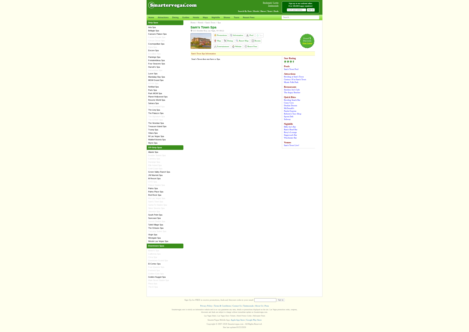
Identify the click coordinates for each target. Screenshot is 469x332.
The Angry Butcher (292, 92)
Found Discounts (307, 39)
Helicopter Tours (259, 316)
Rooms (257, 41)
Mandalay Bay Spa (156, 77)
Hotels (196, 17)
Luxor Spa (152, 73)
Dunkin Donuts (290, 105)
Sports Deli (288, 116)
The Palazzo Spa (155, 113)
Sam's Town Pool (291, 69)
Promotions (222, 35)
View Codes (307, 43)
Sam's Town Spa (155, 201)
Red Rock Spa (154, 195)
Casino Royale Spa (156, 37)
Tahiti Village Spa (155, 225)
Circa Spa (152, 257)
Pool (251, 35)
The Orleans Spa (155, 228)
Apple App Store (238, 320)
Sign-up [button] (311, 10)
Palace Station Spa (156, 185)
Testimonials (273, 5)
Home (151, 17)
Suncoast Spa (154, 218)
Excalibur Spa (154, 54)
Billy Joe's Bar (290, 127)
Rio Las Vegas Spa (156, 198)
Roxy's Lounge (290, 132)
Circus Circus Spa (156, 40)
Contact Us (237, 306)
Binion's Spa (153, 250)
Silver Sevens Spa (156, 208)
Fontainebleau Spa (156, 60)
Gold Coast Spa (155, 168)
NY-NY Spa (153, 83)
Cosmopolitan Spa (156, 44)
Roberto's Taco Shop (292, 114)
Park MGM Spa (155, 93)
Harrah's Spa (154, 67)
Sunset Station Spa (156, 221)
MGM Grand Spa (155, 80)
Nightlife (216, 17)
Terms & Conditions (222, 306)
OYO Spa (152, 182)
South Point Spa (155, 215)
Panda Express (290, 111)
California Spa (154, 254)
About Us (259, 306)
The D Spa (153, 287)
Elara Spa (152, 47)
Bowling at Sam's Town (294, 77)
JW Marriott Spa (155, 175)
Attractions (163, 17)
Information (237, 35)
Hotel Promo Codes (244, 316)
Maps (205, 17)
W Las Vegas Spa (156, 136)
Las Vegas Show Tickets (226, 316)
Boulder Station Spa (157, 155)
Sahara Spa (153, 103)
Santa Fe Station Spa (157, 205)
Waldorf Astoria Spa (157, 139)
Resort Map (243, 41)
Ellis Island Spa (155, 165)
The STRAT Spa (155, 120)
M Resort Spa (154, 178)
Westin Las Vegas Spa (158, 241)
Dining (175, 17)
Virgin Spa (152, 235)
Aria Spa (152, 27)
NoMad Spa (153, 87)
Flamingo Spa (154, 57)
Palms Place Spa (155, 192)
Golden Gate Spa (156, 274)
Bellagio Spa (153, 31)
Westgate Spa (154, 238)
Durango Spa (154, 162)
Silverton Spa (154, 211)
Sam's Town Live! (291, 145)
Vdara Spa (153, 133)
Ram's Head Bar (290, 129)
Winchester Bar (290, 138)
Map (219, 41)
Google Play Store (254, 320)
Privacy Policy (206, 306)
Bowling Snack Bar (292, 100)
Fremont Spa (154, 270)
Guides (185, 17)
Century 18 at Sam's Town (295, 79)
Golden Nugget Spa (157, 277)
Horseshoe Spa (155, 70)
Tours (236, 17)
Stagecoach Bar (290, 135)
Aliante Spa (153, 152)
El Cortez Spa (154, 264)
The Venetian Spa (156, 123)
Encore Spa (153, 50)
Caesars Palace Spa (157, 34)
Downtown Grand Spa (158, 260)
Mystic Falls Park (291, 82)
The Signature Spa (156, 116)
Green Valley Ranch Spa (159, 172)
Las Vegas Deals (210, 316)
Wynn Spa (152, 143)
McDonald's (289, 108)
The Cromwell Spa (156, 106)
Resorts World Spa (156, 100)
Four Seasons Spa (156, 64)
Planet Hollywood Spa (157, 97)
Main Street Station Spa (158, 280)
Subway (287, 119)
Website (237, 46)
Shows (227, 17)
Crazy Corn (289, 103)
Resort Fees (248, 17)
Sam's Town (210, 22)
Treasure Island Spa (157, 126)
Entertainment (223, 46)
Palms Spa (153, 188)
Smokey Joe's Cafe (292, 90)
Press (267, 306)
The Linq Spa (154, 110)
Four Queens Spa (156, 267)
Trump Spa (153, 130)
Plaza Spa (152, 283)
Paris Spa (152, 90)
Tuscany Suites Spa (157, 231)
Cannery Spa (154, 159)
